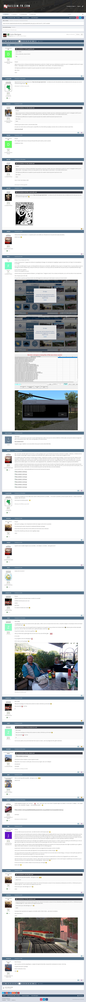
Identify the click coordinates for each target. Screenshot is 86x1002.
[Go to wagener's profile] (8, 112)
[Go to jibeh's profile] (8, 783)
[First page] (3, 41)
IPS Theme (4, 998)
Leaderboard (24, 14)
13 (10, 41)
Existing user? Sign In (71, 6)
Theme (8, 1000)
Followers (78, 34)
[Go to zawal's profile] (8, 627)
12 (8, 41)
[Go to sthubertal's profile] (8, 967)
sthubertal (8, 958)
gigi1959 (30, 49)
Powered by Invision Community (78, 999)
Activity (14, 14)
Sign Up (78, 6)
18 (21, 41)
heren (8, 567)
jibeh (8, 774)
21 (28, 41)
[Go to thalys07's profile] (8, 809)
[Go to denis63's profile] (8, 54)
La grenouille (8, 78)
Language (4, 1000)
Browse (6, 14)
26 (81, 34)
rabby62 (8, 231)
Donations (33, 14)
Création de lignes (23, 36)
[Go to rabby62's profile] (8, 240)
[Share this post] (82, 44)
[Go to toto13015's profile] (8, 758)
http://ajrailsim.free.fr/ (19, 441)
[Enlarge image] (39, 809)
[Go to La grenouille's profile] (8, 87)
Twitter (80, 17)
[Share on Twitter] (3, 993)
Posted (18, 44)
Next (33, 41)
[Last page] (36, 41)
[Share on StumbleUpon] (15, 993)
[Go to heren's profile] (8, 576)
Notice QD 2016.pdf (19, 129)
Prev (6, 41)
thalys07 (8, 800)
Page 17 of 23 (40, 41)
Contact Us (13, 1000)
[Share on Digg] (9, 993)
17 (19, 41)
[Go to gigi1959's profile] (8, 168)
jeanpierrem (10, 36)
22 (30, 41)
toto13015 (8, 749)
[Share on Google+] (7, 993)
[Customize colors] (82, 6)
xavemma (8, 518)
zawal (8, 618)
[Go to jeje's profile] (8, 835)
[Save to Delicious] (11, 993)
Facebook (83, 17)
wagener (8, 103)
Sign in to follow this (71, 34)
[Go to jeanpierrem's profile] (5, 35)
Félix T (8, 256)
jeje (8, 826)
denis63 (8, 45)
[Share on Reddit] (13, 993)
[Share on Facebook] (5, 993)
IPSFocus (8, 998)
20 (26, 41)
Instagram (77, 17)
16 (17, 41)
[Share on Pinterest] (18, 993)
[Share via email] (17, 993)
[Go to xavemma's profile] (8, 527)
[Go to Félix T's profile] (8, 265)
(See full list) (25, 20)
